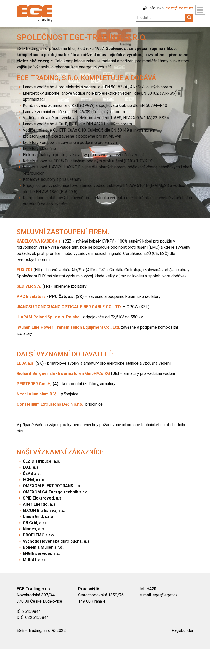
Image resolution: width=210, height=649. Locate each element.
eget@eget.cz (179, 8)
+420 (151, 588)
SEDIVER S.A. (29, 286)
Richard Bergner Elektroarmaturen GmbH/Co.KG (63, 373)
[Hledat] (189, 18)
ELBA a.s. (25, 363)
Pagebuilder (182, 630)
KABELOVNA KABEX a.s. (39, 241)
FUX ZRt (24, 269)
